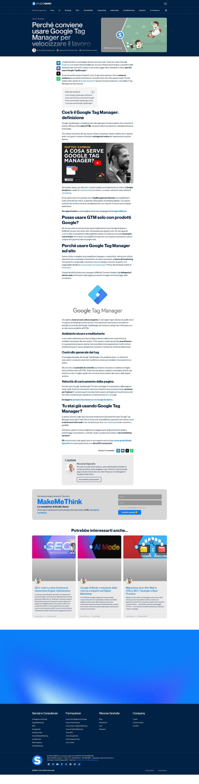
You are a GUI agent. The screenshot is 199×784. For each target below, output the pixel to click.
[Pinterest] (70, 764)
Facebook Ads (85, 190)
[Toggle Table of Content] (91, 92)
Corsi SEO (69, 732)
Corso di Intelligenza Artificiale (76, 719)
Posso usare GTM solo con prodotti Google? (79, 98)
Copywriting (101, 10)
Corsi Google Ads (72, 736)
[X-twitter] (66, 764)
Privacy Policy (132, 508)
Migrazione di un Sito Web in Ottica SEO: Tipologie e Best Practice (142, 590)
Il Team (135, 719)
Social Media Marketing (40, 736)
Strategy (68, 10)
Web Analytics (37, 742)
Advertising (114, 10)
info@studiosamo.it (91, 760)
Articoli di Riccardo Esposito (89, 479)
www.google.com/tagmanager (93, 265)
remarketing (66, 193)
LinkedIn (65, 234)
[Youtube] (57, 764)
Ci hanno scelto (138, 722)
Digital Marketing (38, 722)
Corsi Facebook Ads (73, 739)
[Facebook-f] (61, 764)
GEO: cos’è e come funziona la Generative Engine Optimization (52, 589)
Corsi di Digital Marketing (74, 729)
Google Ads (36, 729)
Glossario (102, 729)
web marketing (109, 422)
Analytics (142, 10)
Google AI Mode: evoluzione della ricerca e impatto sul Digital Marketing (98, 590)
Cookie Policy (162, 770)
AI (59, 10)
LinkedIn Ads (36, 739)
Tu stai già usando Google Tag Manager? (78, 103)
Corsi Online (70, 742)
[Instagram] (53, 764)
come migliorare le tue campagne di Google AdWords (102, 211)
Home (34, 19)
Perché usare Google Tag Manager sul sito (79, 100)
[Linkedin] (48, 764)
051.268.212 (80, 760)
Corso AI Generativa (73, 722)
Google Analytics (87, 81)
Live (100, 726)
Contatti (136, 726)
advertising (66, 267)
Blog (100, 719)
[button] (58, 63)
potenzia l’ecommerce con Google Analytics (92, 400)
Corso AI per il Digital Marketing (76, 726)
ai (118, 81)
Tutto (52, 10)
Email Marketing (128, 10)
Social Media (88, 10)
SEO (77, 10)
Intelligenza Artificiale (39, 719)
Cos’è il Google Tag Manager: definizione (78, 95)
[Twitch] (74, 764)
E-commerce (155, 10)
